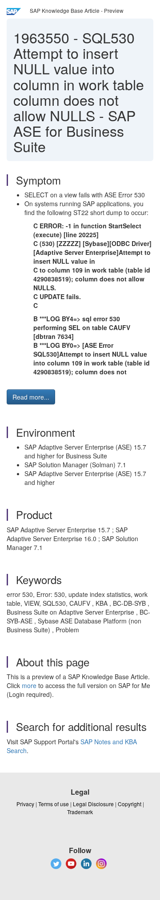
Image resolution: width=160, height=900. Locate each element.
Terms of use (53, 804)
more (29, 685)
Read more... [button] (30, 396)
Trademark (80, 811)
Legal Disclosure (93, 804)
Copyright (129, 804)
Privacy (25, 804)
